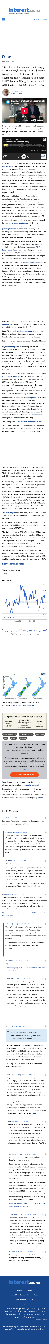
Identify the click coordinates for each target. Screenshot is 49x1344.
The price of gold (9, 512)
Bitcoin (13, 738)
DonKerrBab (15, 1252)
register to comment (31, 785)
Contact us (28, 1290)
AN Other (12, 979)
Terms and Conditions (16, 1295)
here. (41, 797)
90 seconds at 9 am (26, 734)
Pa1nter (10, 1026)
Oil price (23, 738)
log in (44, 19)
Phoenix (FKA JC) (12, 924)
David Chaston (17, 94)
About (19, 1290)
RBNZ (12, 617)
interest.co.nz (8, 1327)
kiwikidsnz (7, 894)
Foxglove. (10, 832)
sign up (36, 19)
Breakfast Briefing (9, 734)
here (24, 769)
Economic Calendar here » (23, 705)
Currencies (40, 734)
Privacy (29, 1295)
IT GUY (6, 818)
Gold (5, 738)
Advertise (37, 1295)
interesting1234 (17, 1215)
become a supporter (24, 775)
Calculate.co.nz (33, 1327)
